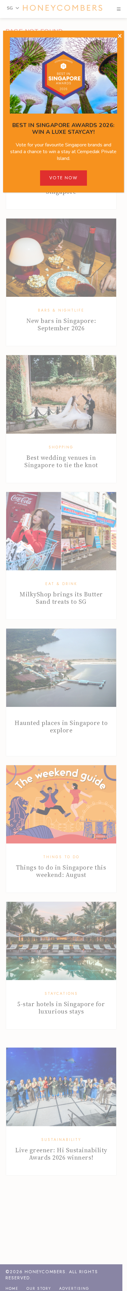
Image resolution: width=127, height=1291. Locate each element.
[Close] (120, 36)
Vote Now (63, 178)
